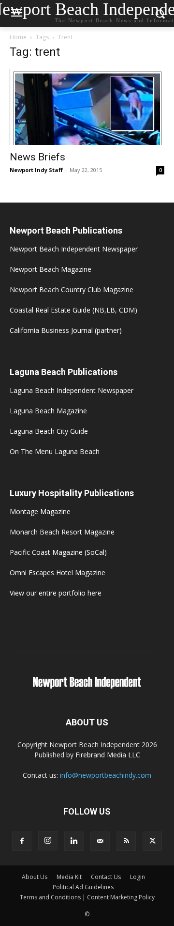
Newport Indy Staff (36, 169)
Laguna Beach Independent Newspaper (71, 390)
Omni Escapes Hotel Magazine (57, 572)
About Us (34, 877)
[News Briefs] (87, 107)
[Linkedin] (74, 841)
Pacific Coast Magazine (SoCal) (58, 552)
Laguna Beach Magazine (48, 410)
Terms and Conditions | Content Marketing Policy (87, 897)
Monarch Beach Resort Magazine (62, 531)
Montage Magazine (40, 511)
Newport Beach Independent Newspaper (74, 248)
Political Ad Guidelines (83, 887)
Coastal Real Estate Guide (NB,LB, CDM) (73, 309)
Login (137, 877)
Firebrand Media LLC (107, 754)
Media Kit (69, 877)
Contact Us (106, 877)
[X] (152, 841)
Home (18, 37)
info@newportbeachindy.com (105, 775)
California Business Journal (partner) (66, 330)
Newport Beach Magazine (50, 269)
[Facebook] (21, 841)
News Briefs (37, 157)
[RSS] (126, 841)
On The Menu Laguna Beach (55, 451)
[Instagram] (48, 840)
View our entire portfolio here (56, 592)
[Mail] (100, 841)
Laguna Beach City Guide (49, 431)
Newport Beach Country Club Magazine (71, 289)
